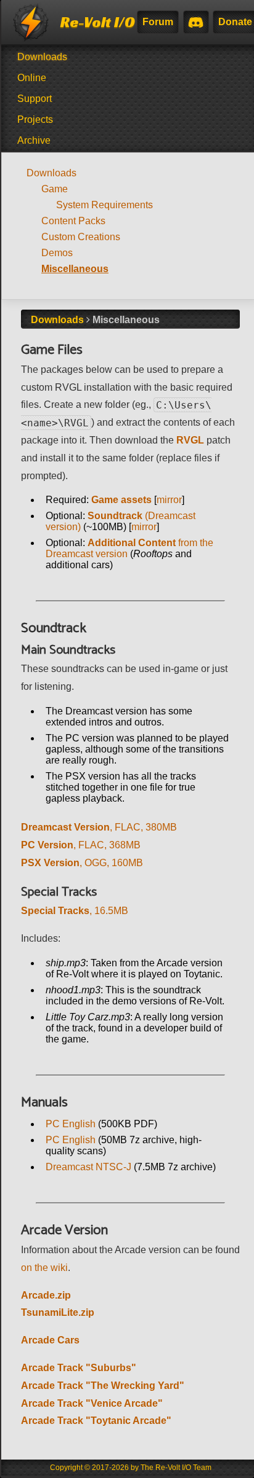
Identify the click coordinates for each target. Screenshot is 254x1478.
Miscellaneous (75, 269)
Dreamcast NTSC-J (88, 1167)
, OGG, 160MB (82, 863)
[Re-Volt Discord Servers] (195, 22)
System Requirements (104, 205)
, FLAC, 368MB (81, 845)
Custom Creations (80, 237)
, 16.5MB (74, 910)
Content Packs (73, 221)
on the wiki (44, 1267)
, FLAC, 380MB (99, 827)
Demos (57, 253)
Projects (35, 119)
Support (34, 98)
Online (31, 77)
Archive (34, 140)
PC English (71, 1124)
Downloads (42, 57)
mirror (169, 500)
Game (54, 189)
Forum (157, 22)
